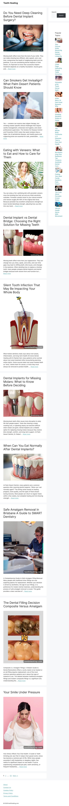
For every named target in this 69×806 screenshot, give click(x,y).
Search (54, 12)
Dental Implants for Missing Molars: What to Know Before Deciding (22, 381)
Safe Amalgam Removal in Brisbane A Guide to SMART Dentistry (22, 513)
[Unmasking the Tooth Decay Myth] (58, 78)
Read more (11, 69)
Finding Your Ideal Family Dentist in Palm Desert (58, 179)
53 (11, 776)
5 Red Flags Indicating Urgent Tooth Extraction (58, 69)
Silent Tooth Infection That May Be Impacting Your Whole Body (21, 288)
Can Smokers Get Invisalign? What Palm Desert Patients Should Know (22, 84)
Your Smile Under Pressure (21, 692)
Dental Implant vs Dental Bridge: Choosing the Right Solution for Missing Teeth (21, 221)
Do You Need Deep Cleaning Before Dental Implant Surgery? (22, 16)
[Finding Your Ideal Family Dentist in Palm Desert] (58, 170)
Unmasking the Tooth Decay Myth (58, 86)
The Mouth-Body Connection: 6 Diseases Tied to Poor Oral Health (58, 136)
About (5, 784)
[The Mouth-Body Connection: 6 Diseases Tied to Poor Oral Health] (58, 124)
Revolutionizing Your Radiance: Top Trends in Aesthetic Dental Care (58, 159)
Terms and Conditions (10, 796)
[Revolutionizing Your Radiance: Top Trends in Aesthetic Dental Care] (58, 148)
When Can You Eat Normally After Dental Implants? (22, 447)
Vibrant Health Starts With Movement (58, 212)
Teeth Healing (10, 3)
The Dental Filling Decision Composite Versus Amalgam (22, 604)
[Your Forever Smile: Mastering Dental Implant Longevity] (58, 40)
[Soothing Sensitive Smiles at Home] (58, 110)
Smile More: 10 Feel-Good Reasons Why (58, 102)
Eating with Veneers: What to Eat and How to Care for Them (21, 153)
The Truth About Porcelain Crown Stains (58, 196)
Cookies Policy (8, 790)
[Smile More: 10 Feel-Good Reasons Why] (58, 94)
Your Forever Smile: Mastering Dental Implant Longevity (58, 50)
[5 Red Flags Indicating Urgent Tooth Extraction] (58, 60)
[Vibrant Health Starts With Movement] (58, 204)
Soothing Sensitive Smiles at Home (58, 117)
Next (15, 776)
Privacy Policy (8, 793)
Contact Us (7, 787)
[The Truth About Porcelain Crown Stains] (58, 188)
